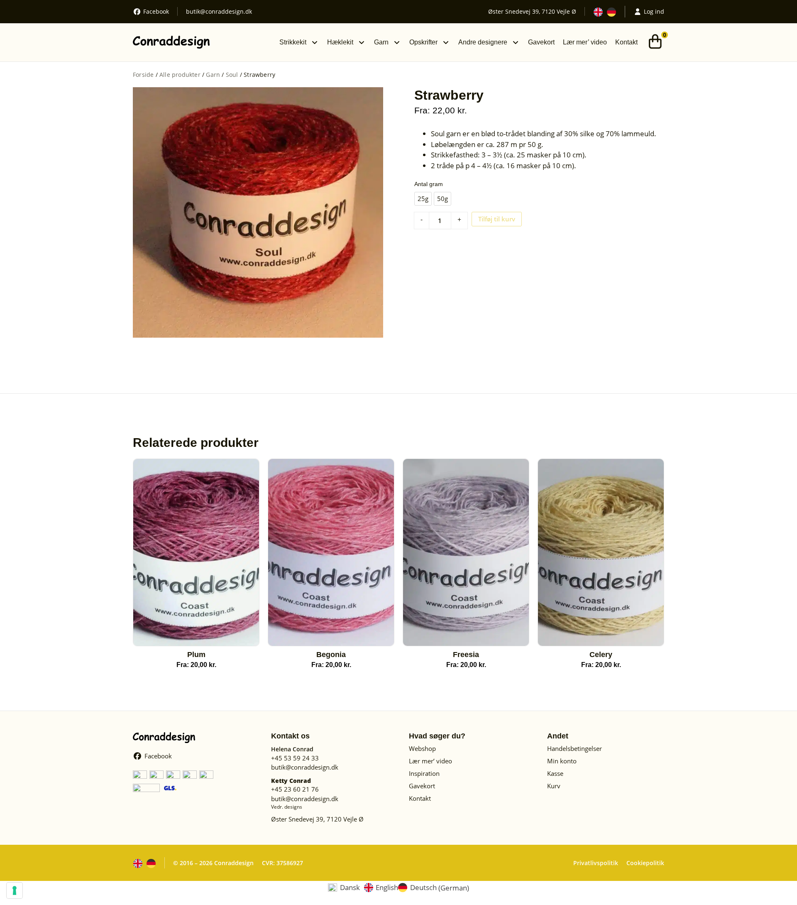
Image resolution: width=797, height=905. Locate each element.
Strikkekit (292, 42)
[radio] (423, 199)
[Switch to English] (598, 12)
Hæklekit (340, 42)
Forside (143, 74)
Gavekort (541, 42)
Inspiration (424, 773)
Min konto (562, 761)
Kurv (553, 786)
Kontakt (626, 42)
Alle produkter (179, 74)
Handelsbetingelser (574, 748)
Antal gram (428, 184)
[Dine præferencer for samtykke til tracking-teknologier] (14, 890)
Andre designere (482, 42)
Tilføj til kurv (496, 219)
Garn (381, 42)
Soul (232, 74)
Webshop (422, 748)
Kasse (555, 773)
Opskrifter (423, 42)
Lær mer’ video (585, 42)
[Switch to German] (611, 12)
